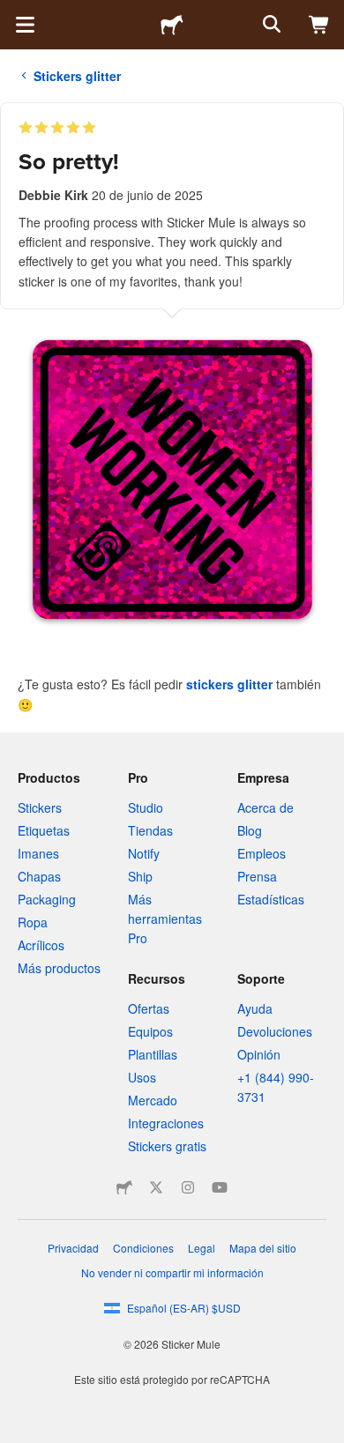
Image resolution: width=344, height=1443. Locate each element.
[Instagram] (188, 1187)
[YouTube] (220, 1187)
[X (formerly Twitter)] (156, 1187)
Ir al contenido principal (13, 13)
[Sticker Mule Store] (124, 1187)
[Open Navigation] (24, 24)
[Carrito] (319, 24)
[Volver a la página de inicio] (172, 24)
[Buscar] (270, 24)
